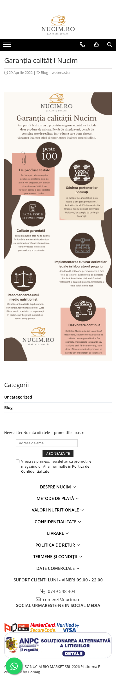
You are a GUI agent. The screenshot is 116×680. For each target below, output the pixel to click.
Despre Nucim (56, 487)
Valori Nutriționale (56, 510)
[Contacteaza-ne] (82, 44)
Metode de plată (56, 498)
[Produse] (8, 46)
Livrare (56, 533)
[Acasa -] (58, 25)
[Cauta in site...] (109, 44)
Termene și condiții (56, 556)
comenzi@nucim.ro (61, 599)
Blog (44, 72)
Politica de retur (55, 545)
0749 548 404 (61, 591)
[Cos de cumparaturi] (96, 44)
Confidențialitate (56, 521)
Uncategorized (18, 397)
